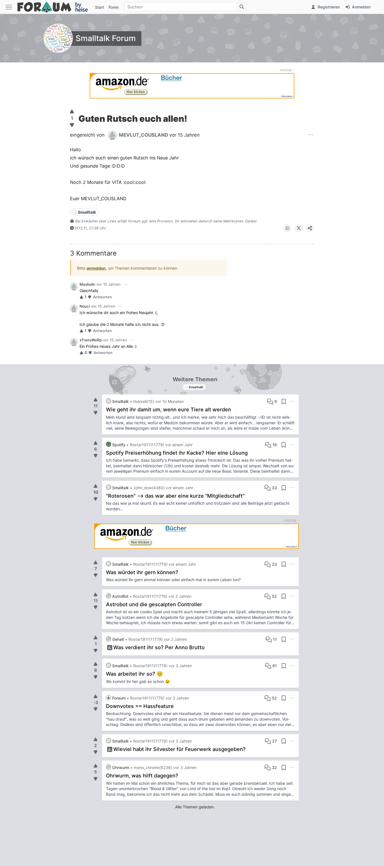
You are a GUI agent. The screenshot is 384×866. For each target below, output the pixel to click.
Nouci (85, 306)
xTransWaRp (91, 340)
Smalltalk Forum (106, 38)
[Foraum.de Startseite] (55, 6)
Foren (114, 7)
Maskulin (87, 284)
